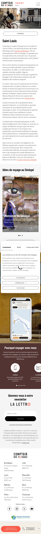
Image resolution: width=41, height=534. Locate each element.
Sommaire (20, 33)
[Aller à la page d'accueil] (7, 4)
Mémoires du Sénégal (20, 218)
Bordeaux (8, 463)
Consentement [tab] (7, 247)
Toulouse (26, 494)
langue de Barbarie (22, 51)
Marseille (26, 475)
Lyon (6, 475)
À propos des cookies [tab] (32, 247)
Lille (24, 463)
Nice (24, 485)
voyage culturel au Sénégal (27, 160)
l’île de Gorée (29, 98)
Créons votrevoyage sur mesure (10, 528)
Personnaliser (19, 282)
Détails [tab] (19, 247)
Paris (6, 494)
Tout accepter (20, 277)
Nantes (7, 485)
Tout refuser (20, 288)
